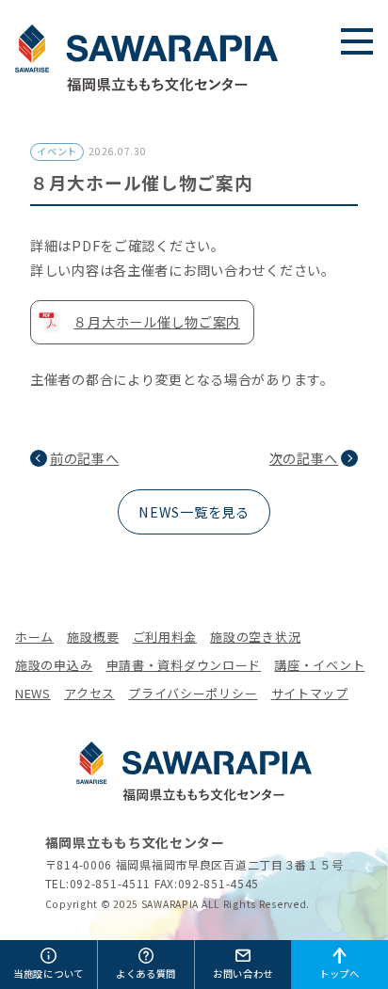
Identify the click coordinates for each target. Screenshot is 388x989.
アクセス (89, 693)
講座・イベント (319, 665)
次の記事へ (304, 458)
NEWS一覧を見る (193, 511)
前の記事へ (84, 458)
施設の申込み (53, 665)
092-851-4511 (111, 883)
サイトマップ (309, 693)
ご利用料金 (165, 637)
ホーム (34, 637)
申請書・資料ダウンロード (184, 665)
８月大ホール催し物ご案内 (156, 321)
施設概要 (93, 637)
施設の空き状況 (255, 637)
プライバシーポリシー (192, 693)
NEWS (33, 693)
